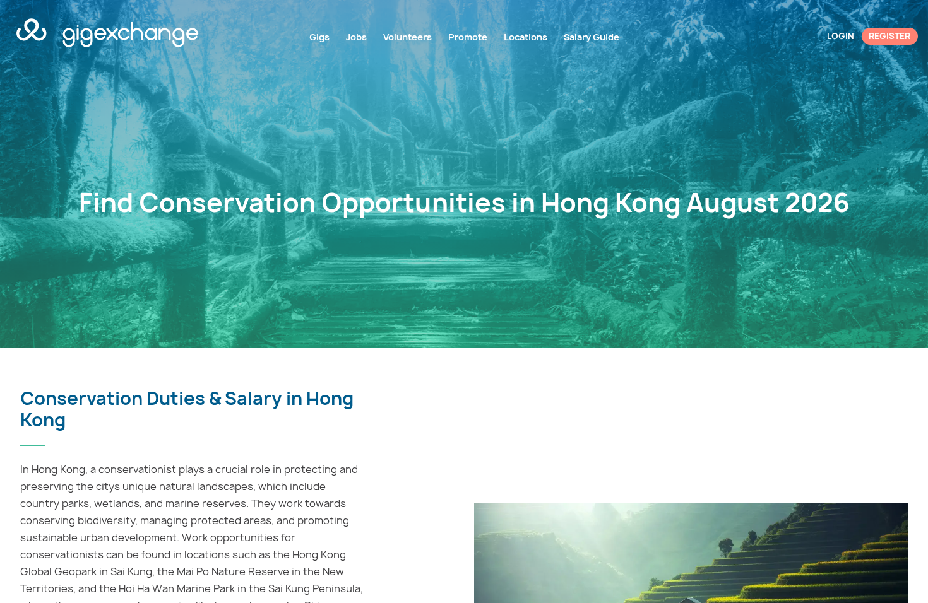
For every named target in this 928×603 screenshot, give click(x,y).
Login (840, 36)
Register (889, 36)
